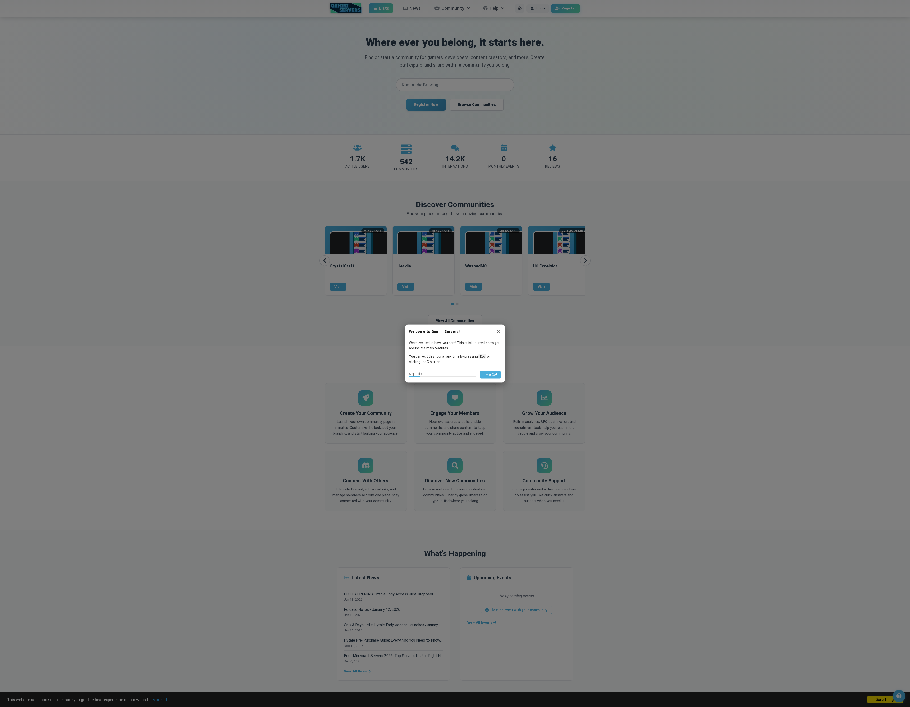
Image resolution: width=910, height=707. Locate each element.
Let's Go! (490, 374)
